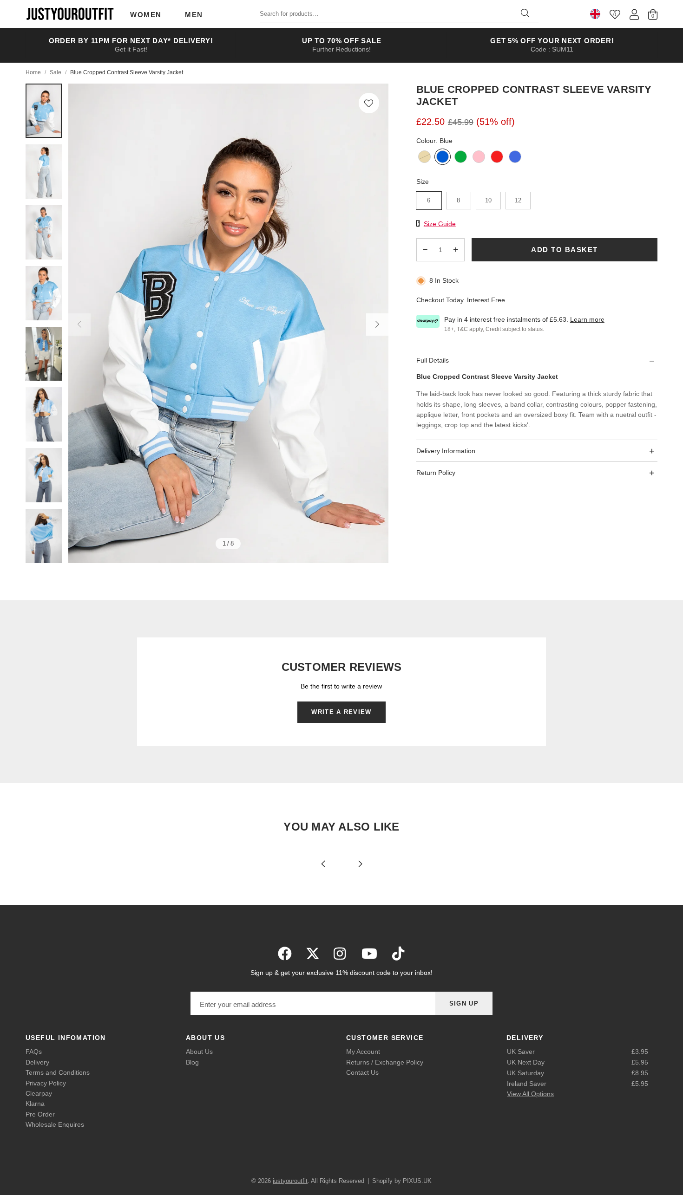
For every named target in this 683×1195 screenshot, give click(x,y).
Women (146, 15)
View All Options (530, 1094)
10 (488, 200)
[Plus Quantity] (455, 250)
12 (518, 200)
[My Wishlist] (615, 14)
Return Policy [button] (435, 473)
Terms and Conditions (58, 1072)
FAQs (34, 1051)
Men (194, 15)
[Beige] (424, 158)
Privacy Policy (46, 1083)
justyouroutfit (70, 14)
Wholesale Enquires (55, 1124)
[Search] (525, 14)
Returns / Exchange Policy (384, 1062)
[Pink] (479, 158)
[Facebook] (285, 954)
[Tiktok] (398, 954)
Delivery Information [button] (445, 451)
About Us (199, 1051)
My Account (363, 1051)
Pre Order (40, 1114)
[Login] (634, 14)
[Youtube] (369, 954)
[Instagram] (341, 954)
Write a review (341, 711)
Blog (192, 1062)
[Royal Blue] (515, 158)
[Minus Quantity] (425, 250)
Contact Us (362, 1072)
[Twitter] (313, 954)
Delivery (37, 1062)
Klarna (35, 1103)
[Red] (497, 158)
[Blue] (442, 158)
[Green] (461, 158)
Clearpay (39, 1093)
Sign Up (464, 1003)
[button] (369, 103)
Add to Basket (564, 250)
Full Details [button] (432, 360)
